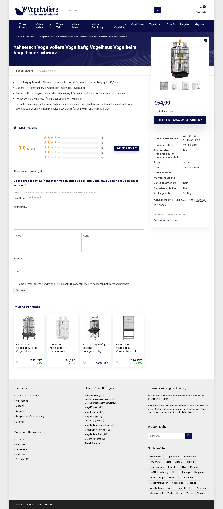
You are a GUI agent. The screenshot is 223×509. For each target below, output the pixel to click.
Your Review (21, 206)
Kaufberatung (157, 467)
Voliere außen (39, 26)
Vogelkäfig (119, 27)
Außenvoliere (92, 395)
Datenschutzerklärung (27, 395)
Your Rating (20, 198)
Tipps (162, 477)
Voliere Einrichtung (98, 26)
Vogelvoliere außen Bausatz (97, 399)
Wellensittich (157, 493)
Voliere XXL (60, 26)
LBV (184, 467)
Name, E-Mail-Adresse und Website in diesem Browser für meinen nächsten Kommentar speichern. (73, 283)
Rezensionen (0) (47, 70)
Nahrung (164, 472)
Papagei (186, 472)
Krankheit (173, 467)
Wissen (201, 493)
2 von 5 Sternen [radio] (31, 197)
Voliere (171, 488)
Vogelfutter (155, 24)
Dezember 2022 (23, 449)
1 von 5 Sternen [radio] (30, 197)
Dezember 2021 (23, 459)
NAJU (175, 472)
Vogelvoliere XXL (93, 434)
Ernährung (155, 462)
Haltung (190, 462)
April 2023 (20, 444)
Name (18, 258)
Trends (172, 477)
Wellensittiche (175, 493)
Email (17, 271)
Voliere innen (22, 26)
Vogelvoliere (193, 483)
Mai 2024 (20, 439)
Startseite (18, 37)
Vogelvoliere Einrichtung (97, 425)
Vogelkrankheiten (159, 483)
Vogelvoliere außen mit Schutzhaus (100, 403)
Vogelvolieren (157, 488)
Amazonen (155, 456)
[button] (205, 40)
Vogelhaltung (187, 477)
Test (152, 477)
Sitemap (20, 421)
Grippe (178, 462)
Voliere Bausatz (76, 26)
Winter (189, 493)
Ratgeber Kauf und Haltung (30, 416)
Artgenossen (172, 456)
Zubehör (170, 24)
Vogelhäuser (137, 24)
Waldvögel (201, 488)
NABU (153, 472)
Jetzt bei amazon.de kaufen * (180, 119)
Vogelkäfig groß (47, 37)
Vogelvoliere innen (94, 429)
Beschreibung (24, 70)
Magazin (199, 24)
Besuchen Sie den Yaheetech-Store (170, 214)
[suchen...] (157, 10)
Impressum (22, 400)
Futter (168, 462)
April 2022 (20, 454)
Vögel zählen (185, 488)
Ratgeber (185, 24)
